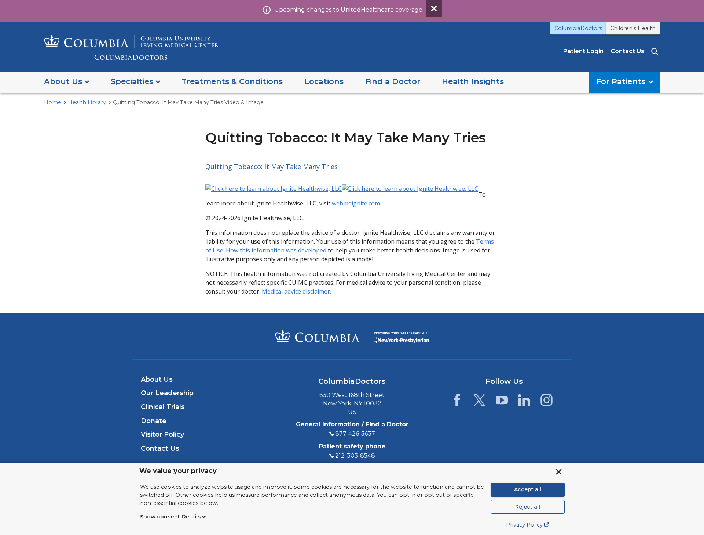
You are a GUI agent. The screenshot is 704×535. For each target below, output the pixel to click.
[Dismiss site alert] (434, 8)
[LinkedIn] (524, 402)
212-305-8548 (355, 455)
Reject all (527, 506)
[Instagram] (546, 402)
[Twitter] (479, 402)
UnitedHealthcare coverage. (382, 9)
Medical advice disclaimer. (296, 291)
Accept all (527, 489)
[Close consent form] (559, 472)
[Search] (655, 51)
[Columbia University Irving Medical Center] (317, 336)
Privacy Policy (524, 524)
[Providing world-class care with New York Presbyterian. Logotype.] (401, 335)
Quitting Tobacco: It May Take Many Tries (271, 166)
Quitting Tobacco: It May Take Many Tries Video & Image (188, 102)
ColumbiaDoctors (578, 28)
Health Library (87, 102)
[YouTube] (502, 402)
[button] (66, 82)
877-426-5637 (355, 433)
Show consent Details (170, 516)
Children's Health (633, 28)
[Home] (131, 47)
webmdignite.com (356, 203)
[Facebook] (457, 402)
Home (52, 102)
